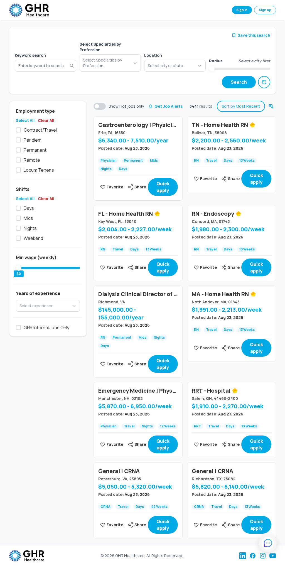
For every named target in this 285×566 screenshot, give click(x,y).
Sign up (265, 10)
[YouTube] (272, 555)
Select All (25, 120)
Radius (215, 60)
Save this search (254, 35)
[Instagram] (262, 555)
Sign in (241, 10)
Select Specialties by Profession (100, 46)
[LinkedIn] (242, 555)
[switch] (100, 106)
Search (239, 82)
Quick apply (162, 187)
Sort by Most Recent (241, 106)
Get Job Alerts (168, 106)
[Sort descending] (271, 106)
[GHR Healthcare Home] (29, 10)
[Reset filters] (264, 82)
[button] (175, 66)
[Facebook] (252, 555)
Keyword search (30, 55)
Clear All (46, 120)
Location (153, 55)
